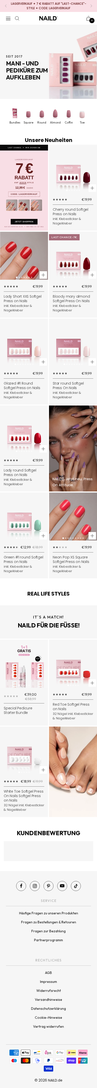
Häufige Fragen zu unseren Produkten (48, 913)
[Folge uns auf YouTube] (62, 886)
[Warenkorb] (88, 18)
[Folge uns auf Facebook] (21, 886)
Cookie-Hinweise (48, 1017)
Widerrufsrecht (48, 990)
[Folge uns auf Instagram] (35, 886)
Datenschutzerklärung (48, 1008)
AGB (48, 972)
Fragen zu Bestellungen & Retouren (48, 922)
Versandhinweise (48, 999)
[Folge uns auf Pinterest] (48, 886)
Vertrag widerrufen (48, 1026)
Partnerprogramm (48, 940)
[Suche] (17, 18)
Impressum (48, 981)
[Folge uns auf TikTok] (76, 886)
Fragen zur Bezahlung (48, 931)
